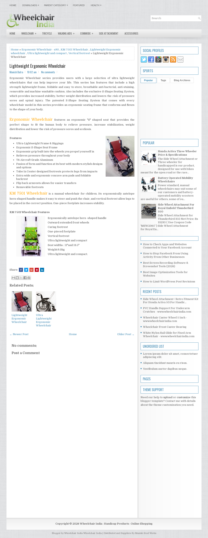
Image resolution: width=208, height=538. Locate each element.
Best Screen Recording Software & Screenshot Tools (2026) (165, 264)
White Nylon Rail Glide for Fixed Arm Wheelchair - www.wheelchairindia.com (168, 334)
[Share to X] (21, 278)
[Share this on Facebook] (21, 270)
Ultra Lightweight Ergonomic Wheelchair (44, 320)
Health (96, 5)
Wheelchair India (92, 533)
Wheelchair (28, 33)
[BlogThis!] (17, 278)
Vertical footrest (79, 53)
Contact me (172, 400)
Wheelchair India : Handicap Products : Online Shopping (116, 523)
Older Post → (125, 334)
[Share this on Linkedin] (42, 270)
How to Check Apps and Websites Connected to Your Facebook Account (167, 246)
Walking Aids (66, 33)
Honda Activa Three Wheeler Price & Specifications (177, 153)
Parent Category (56, 5)
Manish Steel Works (145, 533)
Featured (79, 5)
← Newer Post (19, 334)
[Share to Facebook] (25, 278)
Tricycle (47, 33)
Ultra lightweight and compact (47, 53)
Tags (163, 80)
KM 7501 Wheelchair (74, 49)
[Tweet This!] (26, 270)
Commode (86, 33)
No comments (48, 72)
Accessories (131, 33)
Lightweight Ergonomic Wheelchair (38, 65)
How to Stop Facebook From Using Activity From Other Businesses (165, 255)
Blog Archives (182, 80)
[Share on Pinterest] (37, 270)
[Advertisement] (72, 481)
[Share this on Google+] (31, 270)
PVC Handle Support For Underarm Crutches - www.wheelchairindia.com (167, 310)
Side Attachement (108, 33)
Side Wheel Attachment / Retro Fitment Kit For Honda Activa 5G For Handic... (170, 300)
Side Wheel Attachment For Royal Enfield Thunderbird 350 (176, 208)
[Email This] (13, 278)
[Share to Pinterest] (29, 278)
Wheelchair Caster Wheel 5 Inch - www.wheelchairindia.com (165, 319)
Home (13, 5)
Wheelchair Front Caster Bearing (164, 326)
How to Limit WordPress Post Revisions (169, 281)
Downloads (30, 5)
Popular (148, 80)
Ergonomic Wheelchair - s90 (40, 49)
